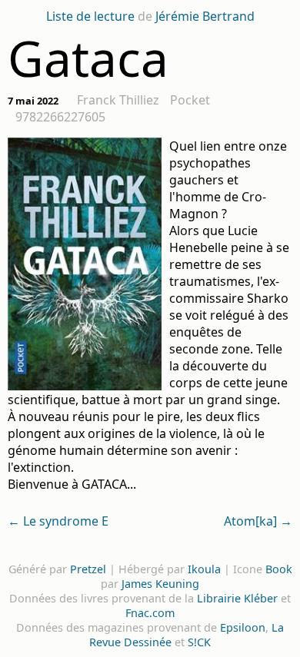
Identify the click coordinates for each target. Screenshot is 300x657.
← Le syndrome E (58, 521)
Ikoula (204, 569)
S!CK (199, 642)
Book (278, 569)
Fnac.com (150, 613)
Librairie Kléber (237, 598)
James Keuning (160, 583)
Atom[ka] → (258, 521)
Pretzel (88, 569)
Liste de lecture (90, 16)
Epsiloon (242, 627)
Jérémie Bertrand (205, 16)
